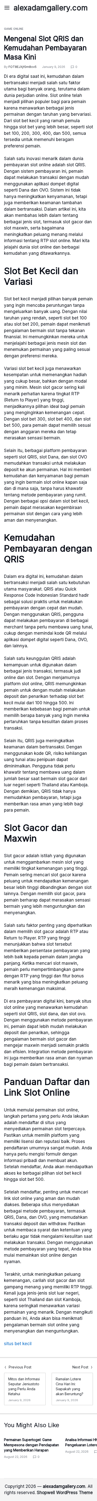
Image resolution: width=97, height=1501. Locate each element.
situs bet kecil (18, 1343)
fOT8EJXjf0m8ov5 (22, 67)
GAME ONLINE (13, 28)
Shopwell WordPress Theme (65, 1492)
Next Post (80, 1367)
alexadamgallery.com (51, 7)
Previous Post (20, 1367)
